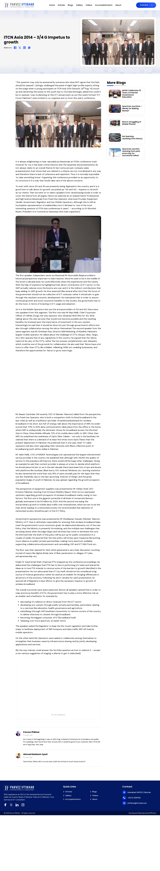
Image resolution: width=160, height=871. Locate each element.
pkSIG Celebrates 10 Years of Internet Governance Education (131, 93)
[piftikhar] (19, 5)
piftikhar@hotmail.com (137, 803)
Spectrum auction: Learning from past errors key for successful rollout (131, 152)
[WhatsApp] (29, 47)
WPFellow (152, 813)
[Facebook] (15, 47)
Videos (89, 5)
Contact (144, 5)
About (118, 5)
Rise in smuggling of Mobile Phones (131, 123)
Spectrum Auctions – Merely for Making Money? (132, 108)
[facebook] (5, 804)
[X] (19, 47)
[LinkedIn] (24, 47)
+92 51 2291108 (134, 798)
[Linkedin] (17, 804)
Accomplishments (103, 5)
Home (52, 5)
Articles (61, 5)
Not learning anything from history (132, 137)
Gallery (79, 5)
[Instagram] (22, 804)
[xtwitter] (11, 804)
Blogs (70, 5)
